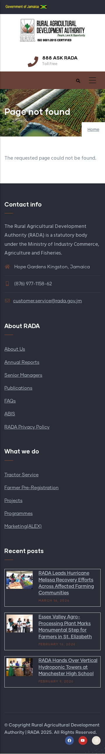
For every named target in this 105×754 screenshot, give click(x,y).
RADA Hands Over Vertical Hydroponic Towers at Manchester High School (67, 667)
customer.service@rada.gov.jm (47, 300)
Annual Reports (21, 362)
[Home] (52, 33)
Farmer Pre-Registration (31, 487)
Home (93, 130)
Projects (13, 500)
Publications (18, 388)
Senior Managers (23, 375)
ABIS (9, 414)
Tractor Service (21, 474)
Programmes (18, 513)
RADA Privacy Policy (27, 427)
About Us (14, 349)
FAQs (10, 401)
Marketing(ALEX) (23, 526)
